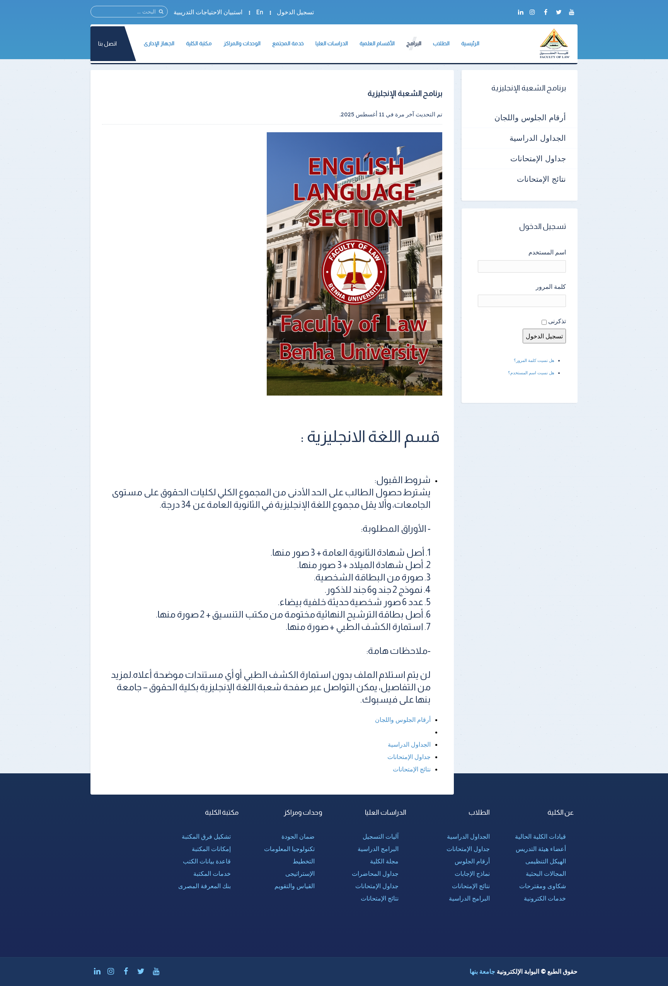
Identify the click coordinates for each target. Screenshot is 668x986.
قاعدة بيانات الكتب (207, 861)
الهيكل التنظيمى (545, 861)
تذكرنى (557, 321)
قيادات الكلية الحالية (540, 836)
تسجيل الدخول (295, 12)
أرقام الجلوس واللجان (403, 719)
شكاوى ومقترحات (542, 886)
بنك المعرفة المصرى (204, 886)
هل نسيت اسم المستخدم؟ (531, 372)
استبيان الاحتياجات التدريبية (208, 12)
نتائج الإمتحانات (412, 769)
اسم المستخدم (547, 252)
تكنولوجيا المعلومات (289, 849)
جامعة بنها (482, 971)
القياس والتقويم (294, 886)
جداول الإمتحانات (409, 757)
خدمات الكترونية (545, 898)
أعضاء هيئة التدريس (541, 849)
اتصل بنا (107, 43)
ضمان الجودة (298, 836)
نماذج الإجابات (472, 873)
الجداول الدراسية (409, 744)
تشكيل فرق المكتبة (206, 836)
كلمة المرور (551, 286)
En (259, 12)
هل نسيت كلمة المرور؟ (534, 360)
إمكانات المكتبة (211, 849)
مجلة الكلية (384, 861)
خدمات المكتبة (212, 873)
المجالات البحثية (546, 873)
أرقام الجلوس (472, 861)
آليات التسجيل (381, 836)
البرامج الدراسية (469, 898)
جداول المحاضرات (375, 873)
